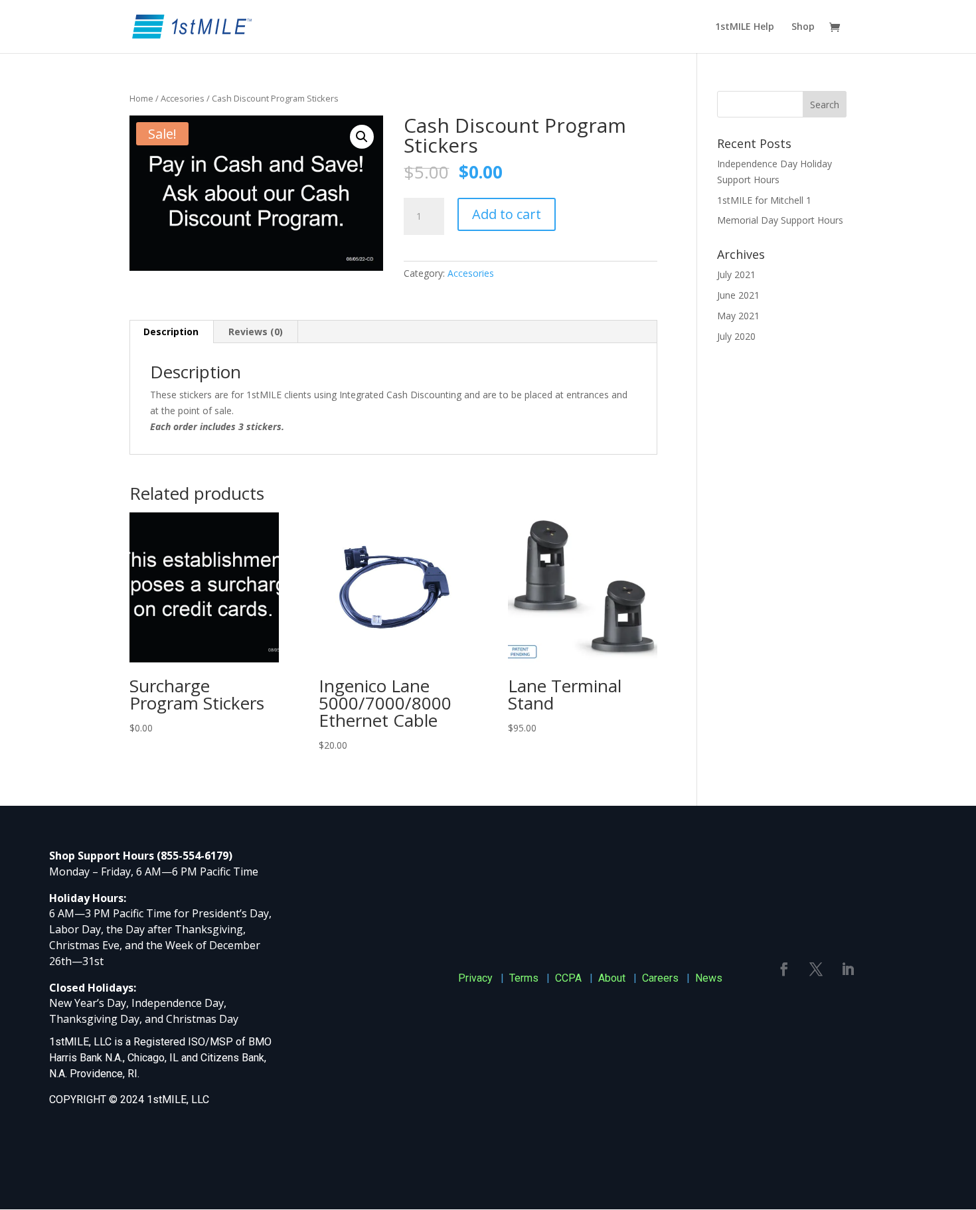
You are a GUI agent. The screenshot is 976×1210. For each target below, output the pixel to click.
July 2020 (736, 336)
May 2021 (738, 315)
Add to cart (506, 214)
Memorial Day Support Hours (780, 220)
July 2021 (736, 274)
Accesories (182, 98)
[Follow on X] (816, 969)
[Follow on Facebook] (784, 969)
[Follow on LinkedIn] (848, 969)
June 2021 (738, 295)
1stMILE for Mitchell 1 (764, 200)
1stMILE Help (744, 27)
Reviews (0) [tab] (255, 331)
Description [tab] (171, 331)
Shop (803, 27)
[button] (362, 137)
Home (141, 98)
